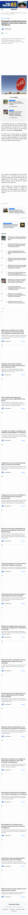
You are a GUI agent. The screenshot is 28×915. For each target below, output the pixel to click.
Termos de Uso (12, 909)
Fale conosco (14, 911)
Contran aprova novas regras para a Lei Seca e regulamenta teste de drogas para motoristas (13, 695)
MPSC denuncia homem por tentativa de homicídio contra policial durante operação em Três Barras (17, 267)
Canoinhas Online (7, 28)
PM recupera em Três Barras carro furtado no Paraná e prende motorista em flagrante (13, 826)
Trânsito (6, 12)
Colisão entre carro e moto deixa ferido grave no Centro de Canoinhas (13, 463)
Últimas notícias (5, 909)
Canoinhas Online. (19, 906)
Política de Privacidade (20, 909)
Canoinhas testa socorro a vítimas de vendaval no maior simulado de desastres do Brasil (17, 210)
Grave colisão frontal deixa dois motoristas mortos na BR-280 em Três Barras (13, 399)
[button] (2, 9)
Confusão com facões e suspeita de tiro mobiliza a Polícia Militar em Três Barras (17, 238)
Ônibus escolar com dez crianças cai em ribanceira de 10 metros (16, 102)
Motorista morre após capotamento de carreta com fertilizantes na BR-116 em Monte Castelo (17, 245)
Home (2, 12)
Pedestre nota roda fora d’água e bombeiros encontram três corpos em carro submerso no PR (13, 365)
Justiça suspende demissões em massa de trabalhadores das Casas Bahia (16, 252)
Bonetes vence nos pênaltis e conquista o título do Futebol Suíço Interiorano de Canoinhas (16, 295)
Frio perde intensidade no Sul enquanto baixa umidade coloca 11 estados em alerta (17, 288)
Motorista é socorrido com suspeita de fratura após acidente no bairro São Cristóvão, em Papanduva (15, 113)
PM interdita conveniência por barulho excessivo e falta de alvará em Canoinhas (10, 225)
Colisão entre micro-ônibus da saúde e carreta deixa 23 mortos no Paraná (13, 595)
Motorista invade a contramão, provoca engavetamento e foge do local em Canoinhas (13, 661)
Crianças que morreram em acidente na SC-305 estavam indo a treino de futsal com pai (13, 496)
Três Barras (7, 18)
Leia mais (23, 341)
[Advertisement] (14, 58)
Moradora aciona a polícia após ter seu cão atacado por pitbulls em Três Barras (13, 727)
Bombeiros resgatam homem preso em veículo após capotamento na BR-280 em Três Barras (14, 627)
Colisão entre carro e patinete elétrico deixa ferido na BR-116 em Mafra (13, 859)
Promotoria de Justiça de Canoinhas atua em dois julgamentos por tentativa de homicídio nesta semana (17, 274)
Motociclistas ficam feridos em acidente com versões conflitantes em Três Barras (14, 793)
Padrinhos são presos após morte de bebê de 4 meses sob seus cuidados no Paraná (17, 259)
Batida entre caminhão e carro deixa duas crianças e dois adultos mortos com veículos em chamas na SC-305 (12, 331)
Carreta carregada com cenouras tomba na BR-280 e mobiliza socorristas (13, 564)
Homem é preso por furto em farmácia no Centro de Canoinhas (16, 302)
